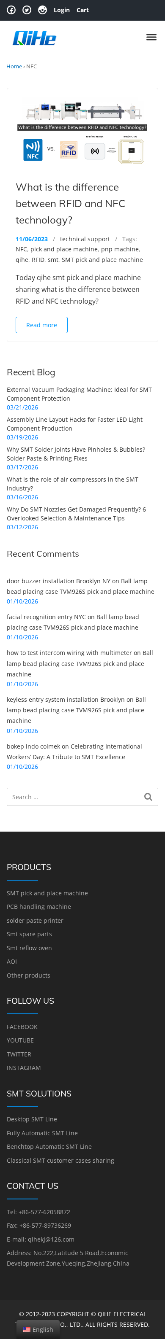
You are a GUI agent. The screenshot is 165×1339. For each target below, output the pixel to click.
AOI (12, 961)
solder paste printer (35, 920)
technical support (85, 239)
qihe (22, 260)
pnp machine (120, 249)
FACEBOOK (22, 1027)
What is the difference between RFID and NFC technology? (70, 203)
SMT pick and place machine (102, 260)
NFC (21, 249)
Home (14, 66)
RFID (38, 260)
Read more (41, 325)
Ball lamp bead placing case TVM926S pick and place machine (80, 663)
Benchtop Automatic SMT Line (49, 1146)
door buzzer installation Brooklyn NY (58, 581)
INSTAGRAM (24, 1068)
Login (62, 10)
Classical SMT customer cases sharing (60, 1160)
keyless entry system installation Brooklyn (66, 699)
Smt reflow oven (29, 948)
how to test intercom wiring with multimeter (69, 653)
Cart (83, 10)
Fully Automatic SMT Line (42, 1133)
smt (53, 260)
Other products (28, 975)
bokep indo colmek (33, 746)
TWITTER (19, 1054)
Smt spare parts (29, 934)
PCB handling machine (39, 907)
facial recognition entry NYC (46, 617)
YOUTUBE (20, 1040)
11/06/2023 (32, 239)
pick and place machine (64, 249)
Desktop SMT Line (32, 1119)
